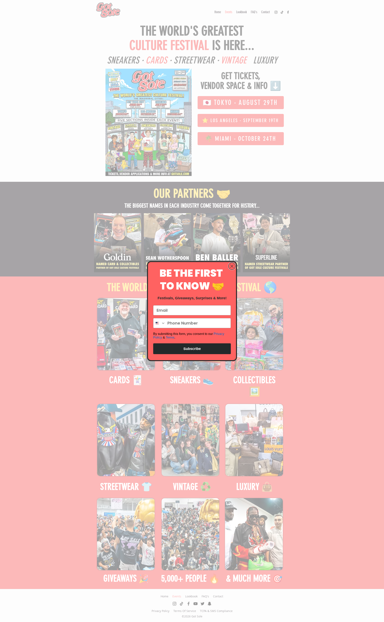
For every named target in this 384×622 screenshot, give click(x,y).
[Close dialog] (231, 266)
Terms (170, 337)
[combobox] (159, 323)
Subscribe (192, 349)
